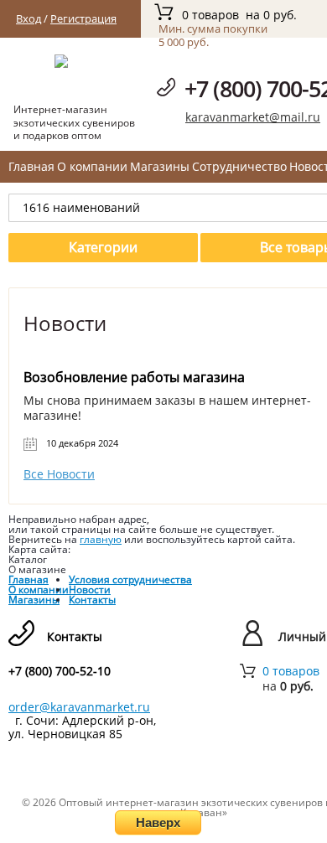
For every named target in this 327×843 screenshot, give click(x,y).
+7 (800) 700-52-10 (59, 671)
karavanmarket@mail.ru (252, 117)
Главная (31, 166)
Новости (90, 589)
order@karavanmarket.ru (79, 707)
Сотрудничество (239, 166)
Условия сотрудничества (130, 579)
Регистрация (83, 18)
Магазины (159, 166)
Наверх (158, 822)
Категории (103, 247)
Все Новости (59, 474)
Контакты (92, 599)
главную (101, 539)
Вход (28, 18)
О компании (92, 166)
